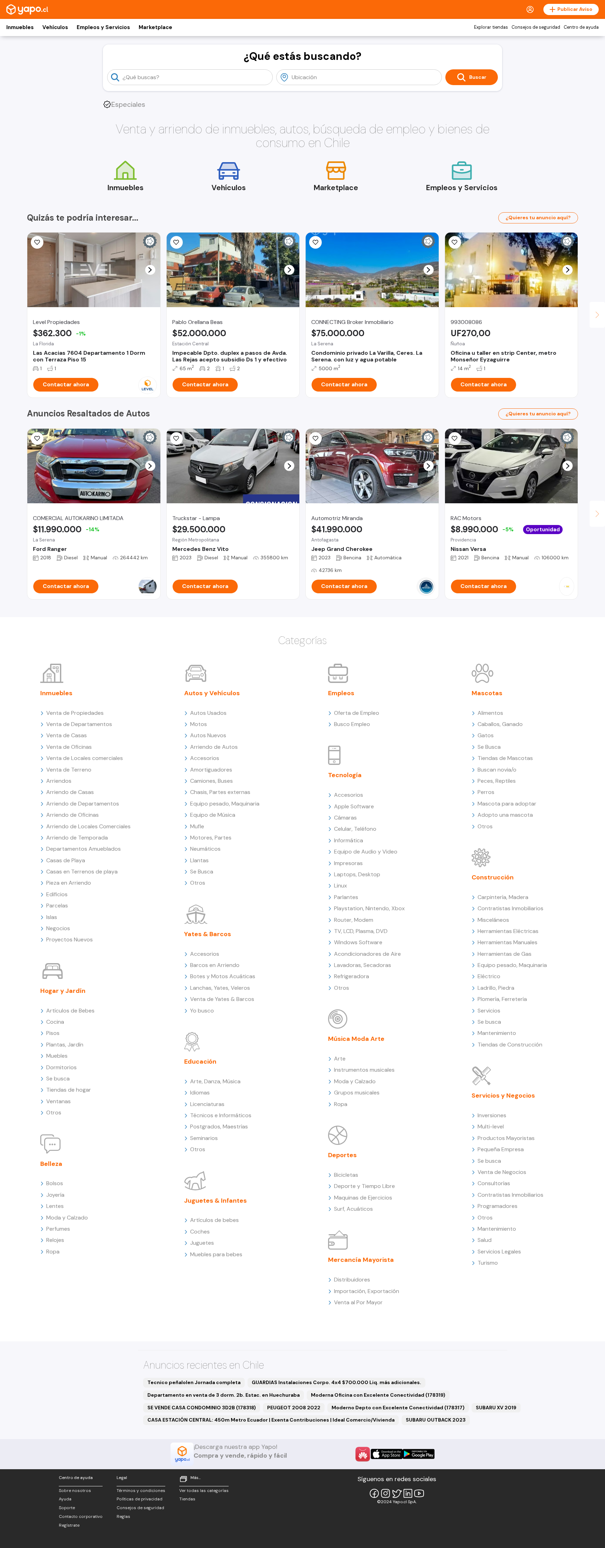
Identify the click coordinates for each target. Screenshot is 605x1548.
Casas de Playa (65, 860)
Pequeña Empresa (501, 1149)
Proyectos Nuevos (69, 939)
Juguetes (202, 1242)
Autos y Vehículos (212, 693)
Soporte (67, 1508)
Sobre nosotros (75, 1490)
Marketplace (155, 27)
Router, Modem (353, 920)
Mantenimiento (497, 1033)
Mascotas (487, 693)
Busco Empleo (352, 724)
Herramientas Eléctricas (508, 931)
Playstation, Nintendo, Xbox (369, 908)
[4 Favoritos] (176, 242)
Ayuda (65, 1499)
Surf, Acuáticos (353, 1208)
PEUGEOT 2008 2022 (293, 1407)
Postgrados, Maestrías (219, 1126)
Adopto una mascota (505, 814)
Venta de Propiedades (75, 713)
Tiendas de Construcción (510, 1044)
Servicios (489, 1010)
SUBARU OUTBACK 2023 (436, 1420)
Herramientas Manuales (507, 942)
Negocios (58, 928)
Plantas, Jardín (64, 1044)
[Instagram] (385, 1493)
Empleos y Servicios (103, 27)
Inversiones (492, 1115)
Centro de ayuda (581, 27)
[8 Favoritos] (315, 242)
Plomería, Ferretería (502, 999)
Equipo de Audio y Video (365, 851)
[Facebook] (374, 1493)
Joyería (55, 1194)
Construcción (493, 877)
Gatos (486, 735)
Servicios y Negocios (503, 1095)
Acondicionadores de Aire (367, 954)
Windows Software (358, 942)
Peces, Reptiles (497, 781)
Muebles (57, 1055)
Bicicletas (346, 1175)
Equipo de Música (212, 814)
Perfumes (58, 1228)
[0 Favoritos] (37, 438)
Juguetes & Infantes (215, 1200)
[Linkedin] (407, 1493)
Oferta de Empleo (356, 713)
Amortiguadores (211, 769)
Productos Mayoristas (506, 1138)
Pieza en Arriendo (68, 882)
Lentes (55, 1206)
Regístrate (69, 1525)
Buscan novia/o (497, 769)
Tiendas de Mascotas (505, 758)
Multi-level (491, 1126)
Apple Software (354, 806)
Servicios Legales (499, 1251)
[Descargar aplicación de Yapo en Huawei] (363, 1454)
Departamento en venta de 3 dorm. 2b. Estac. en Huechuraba (223, 1395)
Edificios (57, 894)
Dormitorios (61, 1067)
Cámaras (345, 817)
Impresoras (348, 863)
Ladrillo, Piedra (496, 987)
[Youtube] (419, 1493)
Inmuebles (20, 27)
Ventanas (58, 1101)
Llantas (199, 860)
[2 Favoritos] (454, 438)
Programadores (497, 1206)
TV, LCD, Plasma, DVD (361, 931)
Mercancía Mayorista (361, 1260)
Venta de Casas (66, 735)
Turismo (488, 1262)
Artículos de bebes (214, 1220)
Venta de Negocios (502, 1172)
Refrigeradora (351, 976)
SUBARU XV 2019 (496, 1407)
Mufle (197, 826)
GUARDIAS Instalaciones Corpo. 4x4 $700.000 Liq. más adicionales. (336, 1382)
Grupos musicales (357, 1092)
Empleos (341, 693)
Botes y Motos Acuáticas (222, 976)
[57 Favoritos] (37, 242)
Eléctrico (489, 976)
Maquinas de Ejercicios (363, 1197)
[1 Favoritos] (454, 242)
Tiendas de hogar (68, 1089)
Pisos (53, 1033)
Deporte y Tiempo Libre (364, 1186)
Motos (198, 724)
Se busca (58, 1078)
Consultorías (494, 1183)
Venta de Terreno (68, 769)
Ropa (53, 1251)
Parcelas (57, 905)
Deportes (342, 1155)
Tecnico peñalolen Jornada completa (194, 1382)
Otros (53, 1112)
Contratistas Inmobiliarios (510, 908)
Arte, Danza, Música (215, 1081)
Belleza (51, 1164)
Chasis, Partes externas (220, 792)
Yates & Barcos (207, 934)
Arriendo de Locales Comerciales (88, 826)
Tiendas (187, 1499)
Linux (340, 885)
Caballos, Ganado (500, 724)
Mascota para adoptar (507, 803)
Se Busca (201, 871)
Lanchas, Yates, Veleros (220, 987)
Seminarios (204, 1138)
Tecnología (345, 775)
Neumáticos (205, 848)
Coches (200, 1231)
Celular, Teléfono (355, 828)
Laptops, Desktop (357, 874)
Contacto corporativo (81, 1516)
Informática (348, 840)
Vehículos (55, 27)
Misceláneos (493, 920)
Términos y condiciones (141, 1490)
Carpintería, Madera (503, 897)
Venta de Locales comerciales (84, 758)
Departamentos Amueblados (83, 848)
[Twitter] (396, 1493)
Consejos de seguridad (536, 27)
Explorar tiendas (491, 27)
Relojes (55, 1240)
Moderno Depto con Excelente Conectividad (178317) (398, 1407)
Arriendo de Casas (70, 792)
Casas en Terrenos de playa (82, 871)
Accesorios (204, 758)
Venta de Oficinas (69, 747)
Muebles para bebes (216, 1254)
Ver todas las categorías (204, 1490)
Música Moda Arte (356, 1039)
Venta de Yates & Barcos (222, 999)
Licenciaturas (207, 1104)
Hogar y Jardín (62, 991)
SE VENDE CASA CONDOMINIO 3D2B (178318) (201, 1407)
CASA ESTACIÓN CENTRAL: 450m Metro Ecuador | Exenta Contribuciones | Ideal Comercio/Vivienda (271, 1420)
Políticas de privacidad (139, 1499)
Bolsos (54, 1183)
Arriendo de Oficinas (72, 814)
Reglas (123, 1516)
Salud (485, 1240)
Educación (200, 1061)
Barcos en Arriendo (214, 965)
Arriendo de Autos (214, 747)
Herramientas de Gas (504, 954)
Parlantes (346, 897)
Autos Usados (208, 713)
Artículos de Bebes (70, 1010)
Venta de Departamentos (79, 724)
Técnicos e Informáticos (220, 1115)
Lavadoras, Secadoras (362, 965)
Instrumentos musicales (364, 1069)
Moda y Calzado (67, 1217)
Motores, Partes (210, 837)
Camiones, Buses (211, 781)
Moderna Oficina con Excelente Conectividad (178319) (378, 1395)
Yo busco (202, 1010)
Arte (340, 1058)
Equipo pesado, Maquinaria (224, 803)
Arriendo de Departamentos (82, 803)
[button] (150, 270)
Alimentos (490, 713)
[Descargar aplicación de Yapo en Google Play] (418, 1454)
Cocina (55, 1021)
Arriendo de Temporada (77, 837)
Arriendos (58, 781)
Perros (486, 792)
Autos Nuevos (208, 735)
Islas (51, 917)
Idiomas (200, 1092)
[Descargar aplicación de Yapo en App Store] (387, 1454)
